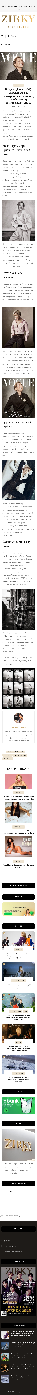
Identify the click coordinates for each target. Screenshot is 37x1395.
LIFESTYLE (18, 949)
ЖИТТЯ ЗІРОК (19, 827)
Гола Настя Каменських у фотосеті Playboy (19, 866)
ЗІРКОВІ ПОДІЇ (15, 1011)
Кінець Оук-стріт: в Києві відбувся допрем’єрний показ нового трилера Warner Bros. (18, 1018)
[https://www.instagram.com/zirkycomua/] (5, 1191)
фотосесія (8, 758)
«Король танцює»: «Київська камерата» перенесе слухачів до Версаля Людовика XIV (18, 1049)
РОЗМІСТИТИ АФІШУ (10, 1246)
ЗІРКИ (13, 1392)
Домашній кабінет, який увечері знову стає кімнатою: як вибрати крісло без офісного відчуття (18, 956)
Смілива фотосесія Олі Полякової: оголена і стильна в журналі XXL (18, 797)
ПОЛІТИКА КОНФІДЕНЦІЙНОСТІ (14, 1251)
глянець (7, 755)
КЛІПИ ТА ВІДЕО (18, 980)
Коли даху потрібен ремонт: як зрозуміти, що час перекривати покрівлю (18, 1080)
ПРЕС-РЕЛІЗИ (18, 1073)
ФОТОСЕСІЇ (18, 85)
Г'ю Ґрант (19, 752)
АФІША (18, 1042)
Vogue (17, 114)
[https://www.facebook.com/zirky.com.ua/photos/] (11, 1191)
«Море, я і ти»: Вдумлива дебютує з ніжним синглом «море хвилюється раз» (18, 987)
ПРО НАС (6, 1236)
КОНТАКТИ (6, 1241)
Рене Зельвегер (20, 755)
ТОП (25, 1011)
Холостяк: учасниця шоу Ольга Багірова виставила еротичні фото (18, 832)
